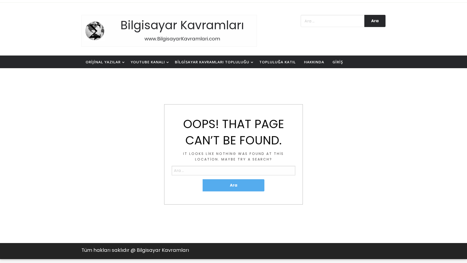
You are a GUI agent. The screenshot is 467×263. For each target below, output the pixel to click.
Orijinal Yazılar (103, 61)
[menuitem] (103, 62)
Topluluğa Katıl (277, 61)
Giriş (337, 61)
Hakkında (314, 61)
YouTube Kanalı (148, 61)
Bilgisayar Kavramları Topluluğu (212, 61)
